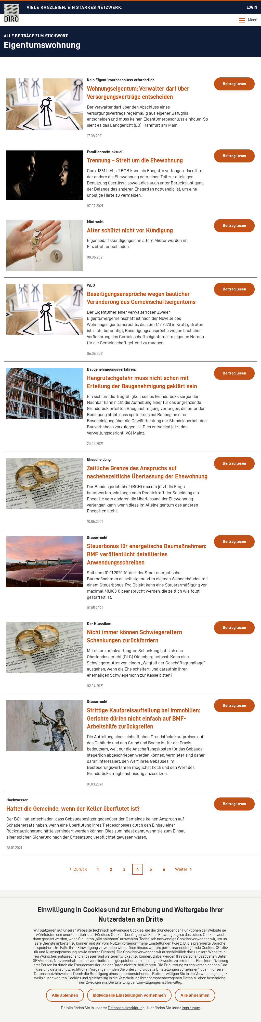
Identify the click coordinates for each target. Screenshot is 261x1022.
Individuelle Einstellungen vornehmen (129, 995)
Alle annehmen (195, 995)
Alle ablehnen (65, 995)
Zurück (80, 869)
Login (252, 7)
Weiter (181, 869)
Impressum (191, 1008)
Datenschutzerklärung (126, 1008)
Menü (252, 20)
